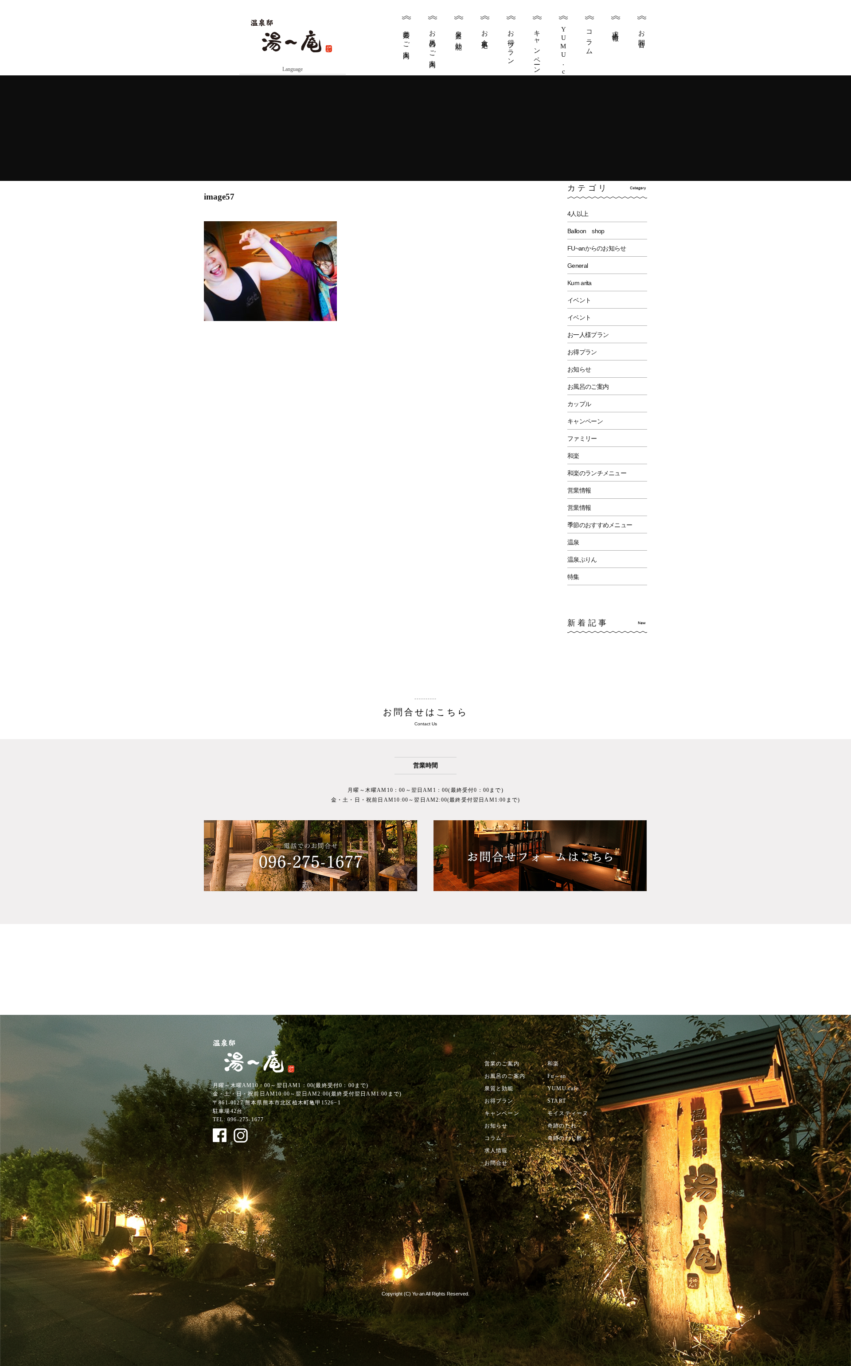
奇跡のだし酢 (564, 1138)
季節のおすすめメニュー (599, 524)
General (577, 265)
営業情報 (579, 490)
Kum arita (579, 282)
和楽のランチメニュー (596, 473)
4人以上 (577, 213)
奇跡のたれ (562, 1126)
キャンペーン (537, 48)
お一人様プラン (588, 334)
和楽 (573, 455)
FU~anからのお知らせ (596, 248)
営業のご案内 (406, 37)
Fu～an (556, 1076)
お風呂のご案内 (432, 42)
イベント (579, 300)
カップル (579, 403)
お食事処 (484, 32)
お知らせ (579, 369)
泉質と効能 (458, 33)
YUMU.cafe (563, 1088)
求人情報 (615, 28)
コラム (589, 39)
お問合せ (641, 36)
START (556, 1101)
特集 (573, 576)
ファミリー (582, 438)
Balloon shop (586, 231)
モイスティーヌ (567, 1113)
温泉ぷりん (582, 559)
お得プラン (511, 44)
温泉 (573, 542)
